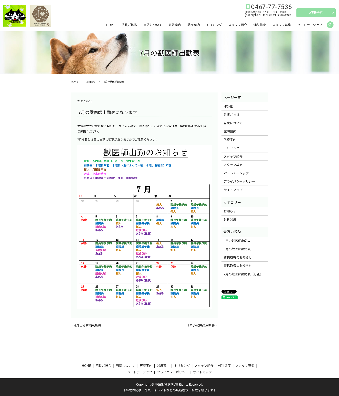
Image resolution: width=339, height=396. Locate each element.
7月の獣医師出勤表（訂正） (243, 274)
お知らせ (91, 81)
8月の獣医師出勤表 (201, 325)
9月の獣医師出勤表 (237, 240)
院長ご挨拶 (129, 24)
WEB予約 (316, 12)
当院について (152, 24)
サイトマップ (233, 189)
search (330, 24)
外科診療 (259, 24)
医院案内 (175, 24)
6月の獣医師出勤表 (87, 325)
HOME (110, 24)
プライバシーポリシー (239, 181)
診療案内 (193, 24)
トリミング (214, 24)
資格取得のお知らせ (238, 257)
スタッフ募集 (281, 24)
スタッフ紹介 (237, 24)
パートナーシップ (309, 24)
